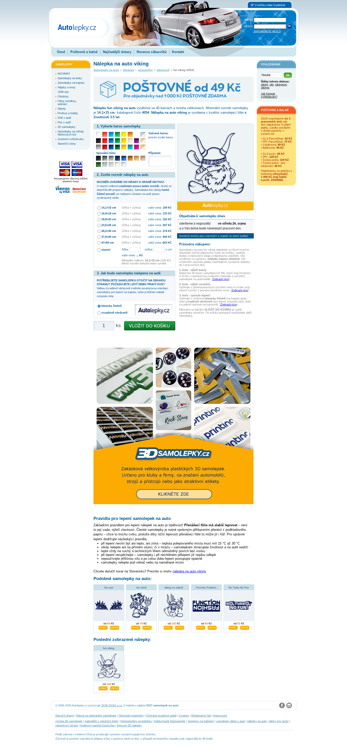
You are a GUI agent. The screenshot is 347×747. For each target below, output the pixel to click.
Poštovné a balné (84, 52)
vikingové (162, 70)
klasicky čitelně (111, 305)
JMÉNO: (249, 19)
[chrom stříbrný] (124, 164)
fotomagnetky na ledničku (136, 721)
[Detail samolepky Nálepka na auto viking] (103, 687)
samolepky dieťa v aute (230, 721)
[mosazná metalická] (143, 158)
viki (272, 84)
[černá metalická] (98, 158)
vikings (265, 87)
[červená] (105, 141)
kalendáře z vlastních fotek (101, 721)
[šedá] (98, 147)
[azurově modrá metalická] (124, 158)
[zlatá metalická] (136, 158)
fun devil (141, 587)
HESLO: (249, 26)
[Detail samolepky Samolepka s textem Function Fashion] (200, 627)
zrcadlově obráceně (114, 312)
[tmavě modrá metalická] (117, 158)
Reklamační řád (201, 715)
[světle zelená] (117, 134)
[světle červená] (105, 134)
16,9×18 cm (108, 213)
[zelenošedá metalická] (105, 164)
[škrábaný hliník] (111, 164)
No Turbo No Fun (239, 587)
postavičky (145, 70)
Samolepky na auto (106, 70)
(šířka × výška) (131, 207)
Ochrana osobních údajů (161, 715)
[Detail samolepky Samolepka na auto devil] (135, 627)
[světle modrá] (111, 134)
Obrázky (128, 70)
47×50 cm (107, 242)
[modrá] (111, 141)
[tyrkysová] (130, 147)
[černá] (98, 141)
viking (264, 84)
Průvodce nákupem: (195, 244)
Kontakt (178, 52)
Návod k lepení (64, 715)
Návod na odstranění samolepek (96, 715)
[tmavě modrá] (111, 147)
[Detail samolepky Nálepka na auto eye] (103, 627)
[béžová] (130, 141)
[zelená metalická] (98, 164)
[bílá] (98, 134)
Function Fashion (206, 587)
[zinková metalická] (105, 158)
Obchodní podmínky (131, 715)
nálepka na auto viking (189, 571)
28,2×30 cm (108, 230)
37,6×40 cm (108, 236)
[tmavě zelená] (117, 147)
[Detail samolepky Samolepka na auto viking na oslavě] (168, 627)
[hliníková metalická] (111, 158)
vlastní (105, 249)
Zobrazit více (221, 279)
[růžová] (136, 147)
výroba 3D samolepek (69, 721)
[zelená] (117, 141)
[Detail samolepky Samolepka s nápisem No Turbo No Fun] (233, 627)
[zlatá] (143, 141)
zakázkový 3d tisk (66, 725)
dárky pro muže (279, 721)
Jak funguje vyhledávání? (269, 95)
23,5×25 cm (108, 225)
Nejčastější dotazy (117, 52)
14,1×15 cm (108, 207)
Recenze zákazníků (152, 52)
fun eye (108, 587)
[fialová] (136, 141)
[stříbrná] (143, 134)
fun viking (108, 648)
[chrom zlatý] (117, 164)
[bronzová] (143, 147)
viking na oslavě (173, 587)
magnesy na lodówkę (201, 721)
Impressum (220, 715)
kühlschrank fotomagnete (169, 721)
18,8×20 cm (108, 219)
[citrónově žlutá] (124, 134)
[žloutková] (124, 147)
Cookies (184, 715)
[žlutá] (124, 141)
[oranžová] (130, 134)
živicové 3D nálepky (129, 725)
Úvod (61, 52)
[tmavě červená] (105, 147)
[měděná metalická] (130, 158)
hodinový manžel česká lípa (97, 725)
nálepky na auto (257, 721)
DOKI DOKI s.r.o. (112, 705)
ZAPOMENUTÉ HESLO (267, 31)
